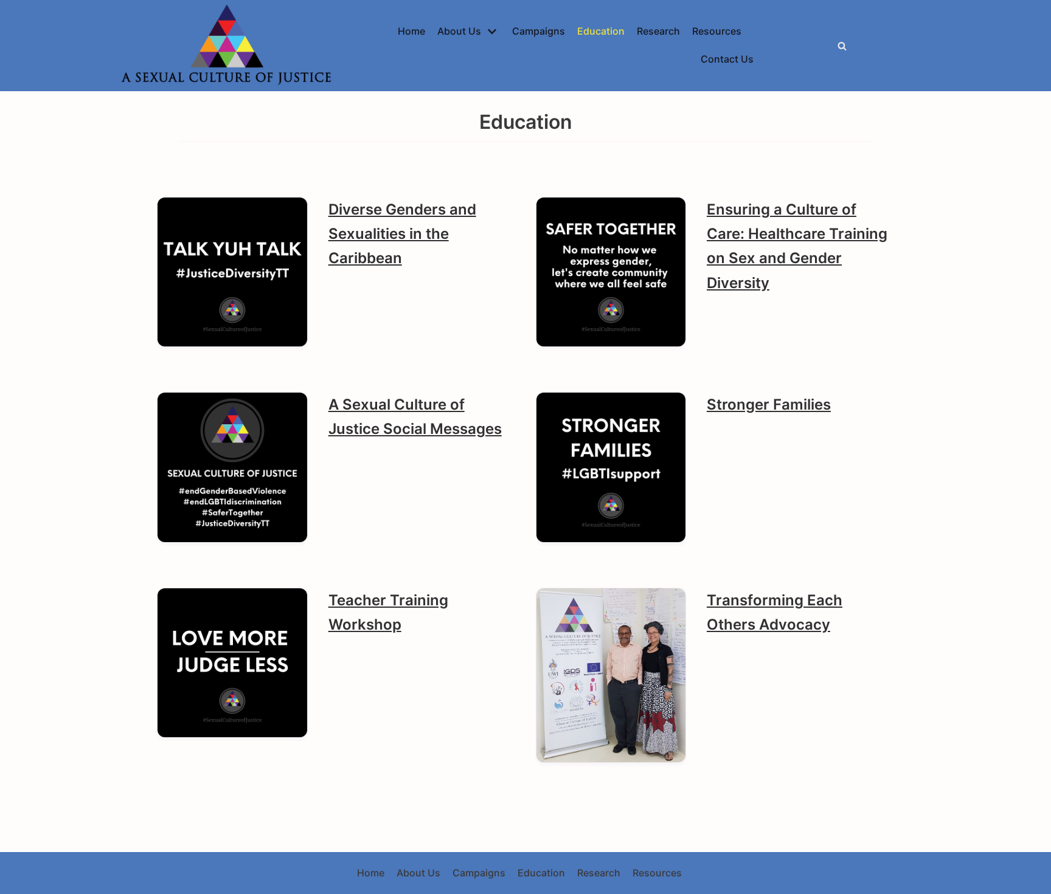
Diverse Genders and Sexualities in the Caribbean (402, 234)
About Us (418, 873)
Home (411, 31)
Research (658, 31)
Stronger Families (769, 404)
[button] (842, 45)
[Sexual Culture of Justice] (229, 45)
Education (601, 31)
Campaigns (538, 31)
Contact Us (727, 59)
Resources (716, 31)
